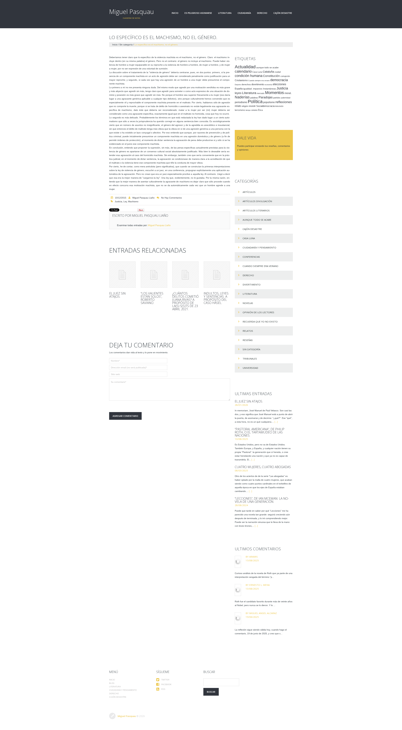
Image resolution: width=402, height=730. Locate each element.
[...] (276, 422)
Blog (111, 683)
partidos (276, 98)
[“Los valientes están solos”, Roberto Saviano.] (154, 274)
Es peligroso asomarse (198, 13)
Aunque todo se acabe (257, 219)
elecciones (279, 84)
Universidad (250, 367)
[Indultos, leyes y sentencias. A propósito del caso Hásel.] (217, 274)
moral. (288, 93)
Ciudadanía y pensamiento (259, 247)
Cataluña (268, 71)
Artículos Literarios (256, 210)
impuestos (257, 89)
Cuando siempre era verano (259, 80)
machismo (133, 201)
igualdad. (247, 88)
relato (238, 106)
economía (268, 85)
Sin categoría (126, 44)
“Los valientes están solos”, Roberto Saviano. (152, 298)
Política (255, 101)
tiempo (248, 110)
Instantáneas (269, 88)
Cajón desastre (282, 13)
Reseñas (248, 340)
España (239, 88)
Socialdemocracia (265, 106)
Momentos (274, 92)
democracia (279, 80)
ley (125, 201)
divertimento (257, 84)
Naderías (242, 97)
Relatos (248, 330)
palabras (254, 98)
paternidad (285, 98)
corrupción (285, 76)
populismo (269, 102)
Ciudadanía (244, 13)
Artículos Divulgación (257, 201)
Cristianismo (241, 80)
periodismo (241, 102)
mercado (260, 93)
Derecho (262, 13)
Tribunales (250, 358)
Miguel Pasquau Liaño (143, 197)
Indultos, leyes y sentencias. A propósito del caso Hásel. (216, 298)
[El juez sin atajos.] (122, 274)
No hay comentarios (171, 197)
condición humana (248, 76)
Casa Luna (257, 72)
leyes (238, 93)
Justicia (118, 201)
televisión (279, 106)
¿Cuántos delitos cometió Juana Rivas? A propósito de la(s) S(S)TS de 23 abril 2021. (185, 301)
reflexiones (283, 102)
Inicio (175, 13)
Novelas (248, 303)
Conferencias (251, 256)
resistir (252, 106)
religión (245, 106)
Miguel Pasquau (131, 11)
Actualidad (245, 66)
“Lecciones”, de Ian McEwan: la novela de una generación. (262, 500)
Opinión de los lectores (258, 312)
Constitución (271, 76)
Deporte (238, 85)
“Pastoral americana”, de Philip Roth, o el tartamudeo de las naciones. (259, 432)
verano (254, 110)
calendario (243, 71)
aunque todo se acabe (267, 67)
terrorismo (240, 110)
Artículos (249, 191)
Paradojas (266, 97)
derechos (246, 84)
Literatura (224, 13)
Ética (260, 110)
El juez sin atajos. (117, 295)
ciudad (278, 72)
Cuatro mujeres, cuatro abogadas (263, 467)
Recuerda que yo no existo (260, 321)
